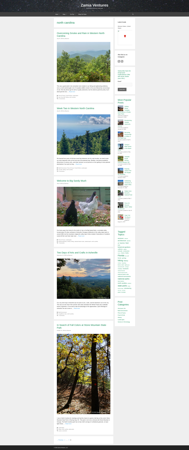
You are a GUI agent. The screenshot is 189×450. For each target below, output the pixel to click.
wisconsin (119, 290)
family (127, 253)
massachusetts (121, 266)
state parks (71, 429)
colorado (120, 251)
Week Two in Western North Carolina (75, 108)
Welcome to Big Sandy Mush (71, 180)
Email (120, 81)
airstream (121, 238)
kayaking (124, 263)
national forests (121, 270)
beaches (122, 243)
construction (126, 251)
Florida (121, 255)
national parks (123, 279)
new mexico (121, 281)
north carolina (72, 97)
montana (120, 268)
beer (59, 97)
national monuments (124, 276)
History (120, 317)
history (126, 261)
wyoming (123, 290)
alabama (126, 238)
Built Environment (62, 168)
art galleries (61, 313)
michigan (127, 266)
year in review (122, 292)
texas (129, 286)
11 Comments (61, 98)
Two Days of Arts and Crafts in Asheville (77, 252)
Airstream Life (122, 308)
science (129, 283)
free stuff (63, 97)
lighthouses (127, 264)
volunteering (127, 288)
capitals (125, 249)
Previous (60, 440)
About (56, 14)
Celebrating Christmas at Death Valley (128, 182)
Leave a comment (62, 430)
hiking (67, 97)
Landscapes (75, 95)
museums (125, 268)
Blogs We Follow (82, 14)
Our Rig (72, 14)
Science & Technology (124, 322)
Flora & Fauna (61, 95)
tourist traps (120, 288)
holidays (119, 263)
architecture (122, 240)
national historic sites (79, 241)
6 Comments (61, 171)
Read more (72, 91)
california (120, 249)
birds (119, 245)
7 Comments (61, 243)
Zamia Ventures (94, 5)
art (59, 169)
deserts (119, 253)
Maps (64, 14)
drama (123, 253)
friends (69, 241)
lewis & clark (121, 264)
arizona (128, 240)
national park (88, 241)
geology (124, 258)
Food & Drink (69, 95)
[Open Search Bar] (133, 14)
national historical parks (122, 272)
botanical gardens (62, 241)
